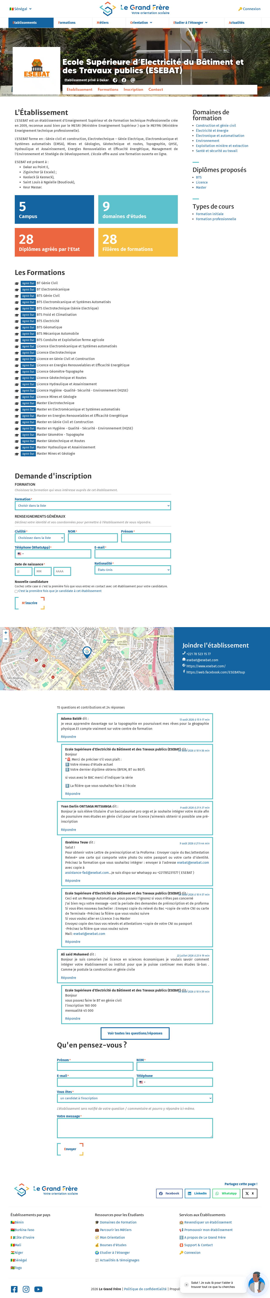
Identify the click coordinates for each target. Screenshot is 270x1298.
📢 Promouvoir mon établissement (206, 1230)
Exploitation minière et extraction (222, 146)
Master (201, 187)
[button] (87, 652)
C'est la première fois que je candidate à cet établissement (59, 591)
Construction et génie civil (216, 126)
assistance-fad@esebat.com (87, 873)
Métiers (103, 23)
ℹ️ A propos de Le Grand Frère (202, 1237)
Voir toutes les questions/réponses (135, 1033)
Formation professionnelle (216, 219)
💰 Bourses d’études (110, 1245)
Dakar (104, 80)
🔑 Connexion (249, 9)
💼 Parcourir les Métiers (113, 1230)
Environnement (207, 141)
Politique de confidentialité (145, 1289)
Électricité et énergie (212, 131)
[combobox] (20, 553)
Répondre (68, 737)
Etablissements (25, 23)
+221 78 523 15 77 (198, 654)
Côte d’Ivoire (22, 1237)
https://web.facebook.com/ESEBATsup (215, 672)
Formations (67, 23)
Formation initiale (210, 214)
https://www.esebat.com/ (206, 666)
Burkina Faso (22, 1230)
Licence (202, 182)
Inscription (133, 90)
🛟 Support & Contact (196, 1245)
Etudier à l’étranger (188, 23)
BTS (199, 177)
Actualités (236, 23)
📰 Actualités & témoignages (117, 1260)
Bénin (17, 1222)
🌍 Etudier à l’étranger (112, 1253)
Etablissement (79, 90)
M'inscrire (29, 603)
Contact (155, 90)
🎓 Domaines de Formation (115, 1222)
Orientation (139, 23)
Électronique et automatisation (220, 136)
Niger (17, 1253)
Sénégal (18, 9)
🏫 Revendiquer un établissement (205, 1222)
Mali (16, 1245)
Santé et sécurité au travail (217, 151)
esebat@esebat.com (202, 660)
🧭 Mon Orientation (110, 1237)
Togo (16, 1268)
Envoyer (70, 1149)
